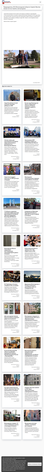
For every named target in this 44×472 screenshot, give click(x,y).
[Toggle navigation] (40, 2)
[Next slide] (37, 59)
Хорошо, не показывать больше (34, 464)
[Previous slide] (6, 59)
